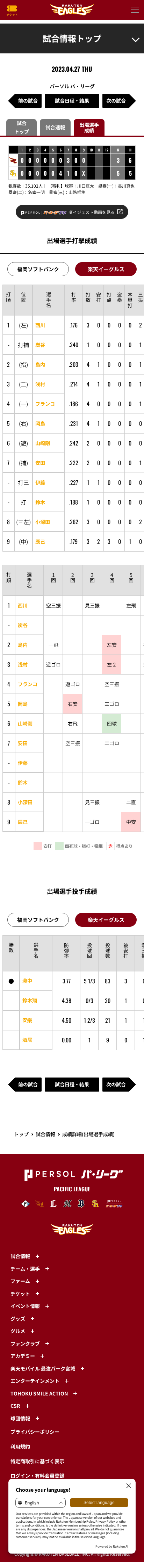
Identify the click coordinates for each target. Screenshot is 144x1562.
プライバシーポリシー (34, 1431)
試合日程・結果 (72, 100)
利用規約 (20, 1446)
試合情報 (45, 1134)
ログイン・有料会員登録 (37, 1475)
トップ (21, 1134)
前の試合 (28, 100)
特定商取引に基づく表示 (37, 1461)
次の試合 (116, 100)
